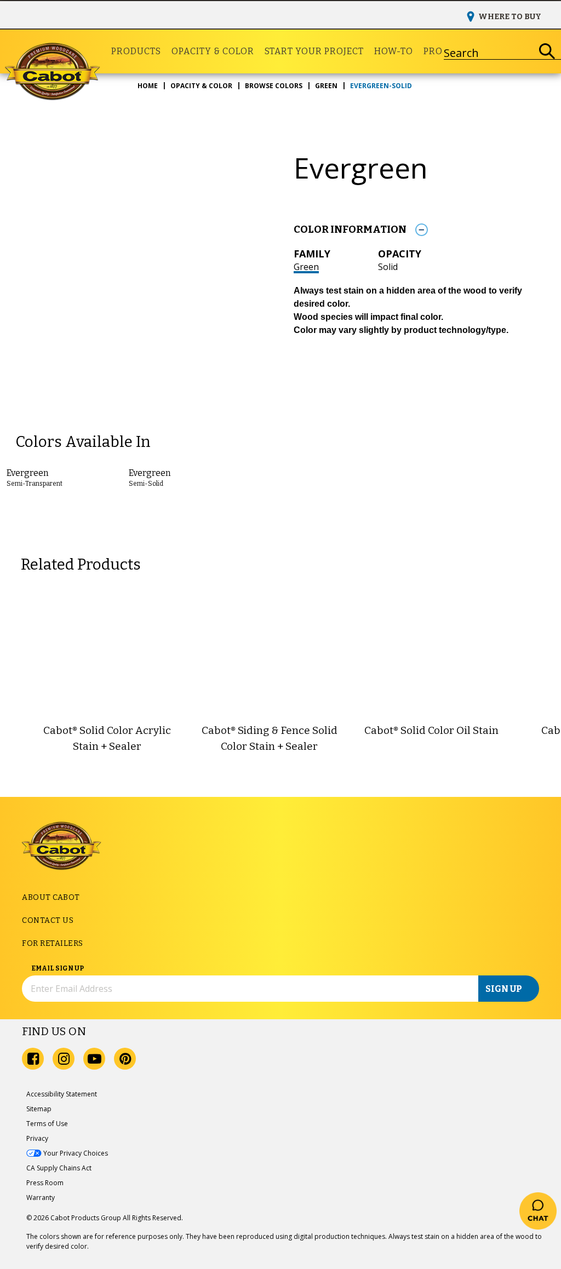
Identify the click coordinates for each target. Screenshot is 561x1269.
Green (306, 267)
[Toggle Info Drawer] (421, 230)
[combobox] (489, 51)
